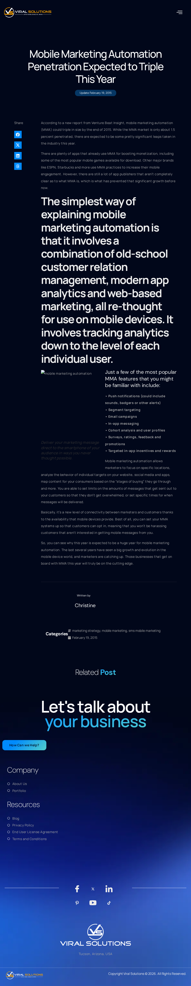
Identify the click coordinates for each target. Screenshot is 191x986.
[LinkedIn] (109, 891)
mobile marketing (114, 630)
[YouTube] (93, 905)
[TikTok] (109, 905)
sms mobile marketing (144, 630)
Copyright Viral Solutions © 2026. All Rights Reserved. (147, 973)
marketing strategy (86, 630)
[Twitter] (93, 891)
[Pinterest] (77, 905)
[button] (179, 12)
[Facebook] (77, 891)
